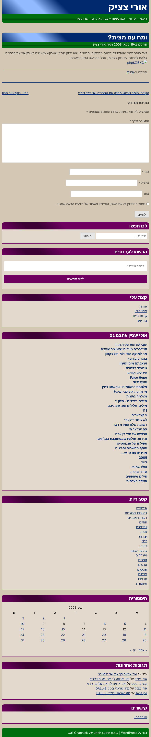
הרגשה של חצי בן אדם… (130, 434)
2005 (143, 457)
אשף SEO (140, 382)
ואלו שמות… (138, 467)
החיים (143, 522)
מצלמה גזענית (136, 396)
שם (145, 172)
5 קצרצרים (139, 415)
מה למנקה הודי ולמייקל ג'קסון (126, 354)
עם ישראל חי (138, 429)
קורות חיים (140, 316)
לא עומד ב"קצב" (135, 420)
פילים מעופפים (136, 476)
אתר (146, 194)
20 (104, 635)
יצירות (143, 536)
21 (83, 635)
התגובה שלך (139, 121)
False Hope (138, 377)
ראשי (143, 18)
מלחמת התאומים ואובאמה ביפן (124, 387)
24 (22, 635)
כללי (144, 541)
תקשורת (141, 583)
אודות (132, 18)
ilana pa (141, 693)
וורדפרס (141, 527)
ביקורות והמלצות (136, 513)
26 (124, 640)
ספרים (142, 560)
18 (144, 635)
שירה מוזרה (138, 472)
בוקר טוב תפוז (137, 359)
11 (145, 629)
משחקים (141, 555)
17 (22, 629)
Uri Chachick (78, 733)
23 (42, 635)
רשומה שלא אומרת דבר (130, 424)
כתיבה (143, 546)
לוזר (144, 462)
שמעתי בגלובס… (135, 368)
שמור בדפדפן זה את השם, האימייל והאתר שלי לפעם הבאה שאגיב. (100, 204)
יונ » (133, 650)
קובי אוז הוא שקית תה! (131, 344)
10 (22, 624)
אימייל (143, 183)
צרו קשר (82, 18)
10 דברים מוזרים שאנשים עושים (124, 349)
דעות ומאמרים (137, 518)
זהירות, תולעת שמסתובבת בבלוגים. (122, 439)
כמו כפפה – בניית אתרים (108, 18)
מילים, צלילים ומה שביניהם (127, 406)
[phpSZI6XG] (137, 63)
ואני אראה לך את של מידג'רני (117, 674)
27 (104, 640)
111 (144, 410)
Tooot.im (140, 717)
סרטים (142, 565)
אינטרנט (141, 508)
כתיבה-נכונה (139, 551)
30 (42, 640)
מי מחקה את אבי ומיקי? (130, 392)
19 (124, 635)
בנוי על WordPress (133, 733)
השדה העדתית (136, 481)
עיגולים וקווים (137, 373)
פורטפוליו (141, 311)
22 (63, 635)
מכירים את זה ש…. (134, 453)
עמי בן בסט (139, 684)
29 (63, 640)
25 (144, 640)
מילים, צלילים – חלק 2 (131, 401)
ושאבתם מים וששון (133, 363)
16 (42, 629)
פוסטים (142, 569)
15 (63, 629)
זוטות (130, 72)
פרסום (142, 574)
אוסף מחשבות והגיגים (131, 448)
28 (83, 640)
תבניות (142, 579)
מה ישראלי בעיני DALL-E (112, 688)
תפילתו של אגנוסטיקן (132, 443)
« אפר (143, 650)
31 (22, 640)
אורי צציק (127, 7)
